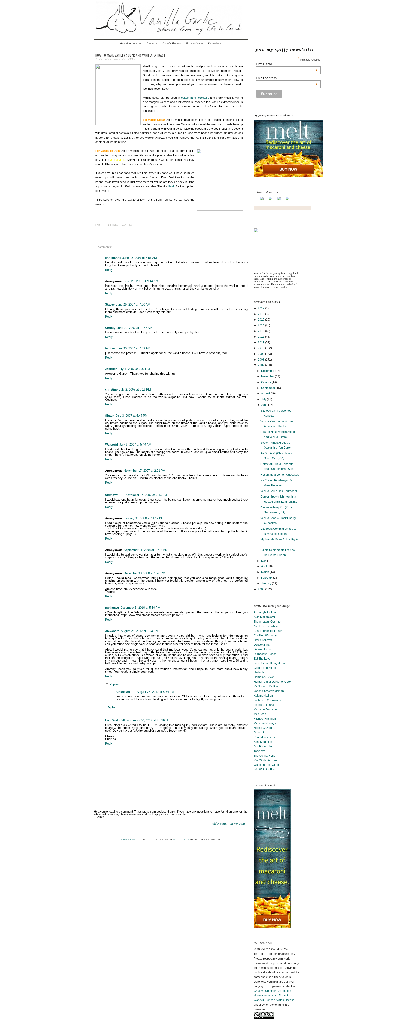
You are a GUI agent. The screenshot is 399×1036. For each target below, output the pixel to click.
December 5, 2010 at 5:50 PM (140, 607)
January (266, 583)
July (264, 399)
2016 (261, 314)
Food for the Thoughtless (269, 663)
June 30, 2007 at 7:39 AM (133, 348)
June (264, 404)
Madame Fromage (265, 709)
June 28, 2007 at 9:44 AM (141, 281)
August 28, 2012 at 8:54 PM (155, 692)
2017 (261, 308)
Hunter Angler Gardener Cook (272, 681)
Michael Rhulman (265, 718)
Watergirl (111, 444)
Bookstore (214, 42)
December (268, 371)
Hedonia (259, 672)
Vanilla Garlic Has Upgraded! (278, 491)
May (264, 560)
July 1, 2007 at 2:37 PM (134, 369)
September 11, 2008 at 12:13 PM (146, 550)
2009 (261, 353)
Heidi (171, 186)
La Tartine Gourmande (268, 700)
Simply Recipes (263, 741)
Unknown (111, 495)
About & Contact (131, 42)
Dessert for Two (263, 649)
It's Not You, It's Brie (266, 686)
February (267, 577)
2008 (261, 359)
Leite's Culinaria (264, 704)
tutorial (112, 225)
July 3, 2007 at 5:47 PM (132, 415)
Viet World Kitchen (265, 760)
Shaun (109, 415)
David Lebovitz (263, 640)
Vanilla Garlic (131, 840)
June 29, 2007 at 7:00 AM (133, 304)
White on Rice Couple (267, 765)
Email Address (287, 78)
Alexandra (112, 631)
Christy (110, 328)
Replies (114, 684)
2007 (261, 365)
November (268, 376)
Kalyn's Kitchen (263, 695)
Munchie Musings (265, 723)
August (266, 393)
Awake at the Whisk (266, 626)
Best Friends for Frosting (269, 631)
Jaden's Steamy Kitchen (269, 691)
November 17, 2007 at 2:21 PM (144, 470)
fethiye (110, 348)
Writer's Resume (172, 42)
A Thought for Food (266, 612)
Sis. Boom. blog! (264, 746)
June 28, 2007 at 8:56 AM (139, 258)
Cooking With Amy (265, 635)
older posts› (219, 823)
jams (193, 97)
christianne (113, 258)
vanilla (127, 225)
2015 (261, 319)
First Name (287, 64)
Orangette (260, 732)
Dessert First (261, 644)
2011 (261, 342)
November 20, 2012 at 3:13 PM (147, 720)
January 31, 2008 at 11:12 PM (144, 518)
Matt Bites (260, 714)
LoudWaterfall (115, 720)
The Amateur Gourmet (267, 621)
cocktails (203, 97)
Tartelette (259, 751)
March (265, 572)
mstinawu (112, 607)
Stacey (110, 304)
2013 (261, 331)
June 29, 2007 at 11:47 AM (134, 328)
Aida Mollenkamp (265, 617)
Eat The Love (262, 658)
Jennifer (111, 369)
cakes (185, 97)
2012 (261, 336)
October (266, 382)
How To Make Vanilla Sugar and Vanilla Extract (130, 55)
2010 (261, 348)
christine (111, 389)
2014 (261, 325)
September (268, 388)
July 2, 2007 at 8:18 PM (135, 389)
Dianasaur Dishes (265, 654)
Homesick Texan (264, 677)
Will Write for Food (265, 769)
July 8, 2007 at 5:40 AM (135, 444)
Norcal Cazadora (264, 728)
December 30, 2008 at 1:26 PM (144, 573)
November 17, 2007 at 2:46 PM (146, 495)
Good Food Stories (265, 667)
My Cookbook (195, 42)
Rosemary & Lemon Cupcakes (279, 474)
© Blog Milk (181, 840)
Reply (109, 270)
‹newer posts (237, 823)
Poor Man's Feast (264, 737)
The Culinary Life (264, 755)
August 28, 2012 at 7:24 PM (139, 631)
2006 (261, 589)
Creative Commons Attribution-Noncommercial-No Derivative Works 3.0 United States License (274, 995)
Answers (152, 42)
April (264, 566)
